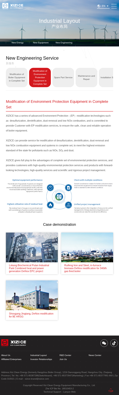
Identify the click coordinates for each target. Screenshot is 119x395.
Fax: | (99, 375)
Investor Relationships (41, 359)
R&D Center (65, 355)
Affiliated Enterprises (11, 359)
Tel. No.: (32, 375)
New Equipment (40, 42)
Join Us (63, 359)
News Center (95, 355)
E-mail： (32, 379)
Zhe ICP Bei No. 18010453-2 (59, 388)
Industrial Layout (38, 355)
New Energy (18, 42)
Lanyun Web (69, 392)
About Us (5, 355)
